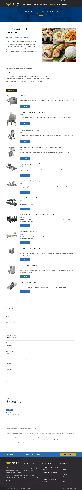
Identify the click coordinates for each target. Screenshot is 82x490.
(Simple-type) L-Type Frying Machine (30, 164)
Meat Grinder (17, 439)
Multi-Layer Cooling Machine (28, 282)
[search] (60, 1)
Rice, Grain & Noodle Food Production (45, 17)
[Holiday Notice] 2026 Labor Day (49, 479)
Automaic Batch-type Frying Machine (30, 248)
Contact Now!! (68, 454)
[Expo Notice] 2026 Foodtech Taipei (50, 467)
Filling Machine (35, 439)
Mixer (26, 439)
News (58, 4)
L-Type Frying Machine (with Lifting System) (32, 181)
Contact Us (64, 4)
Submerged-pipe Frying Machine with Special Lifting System (37, 214)
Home (23, 4)
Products (36, 4)
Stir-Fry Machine (30, 439)
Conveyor (14, 442)
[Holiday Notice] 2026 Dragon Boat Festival (50, 473)
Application (52, 4)
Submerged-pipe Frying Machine (29, 198)
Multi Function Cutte (57, 439)
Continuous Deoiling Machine (28, 265)
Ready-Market (73, 488)
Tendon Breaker (9, 442)
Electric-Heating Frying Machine (29, 231)
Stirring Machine (22, 439)
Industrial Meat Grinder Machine (29, 130)
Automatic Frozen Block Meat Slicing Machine (33, 112)
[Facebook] (6, 480)
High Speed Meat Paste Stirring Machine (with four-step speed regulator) (41, 147)
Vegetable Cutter (41, 439)
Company (29, 4)
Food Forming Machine (64, 439)
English (75, 0)
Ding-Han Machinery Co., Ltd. (18, 488)
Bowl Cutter (23, 95)
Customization (43, 4)
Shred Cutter (46, 439)
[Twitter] (7, 480)
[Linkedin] (9, 480)
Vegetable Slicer (51, 439)
